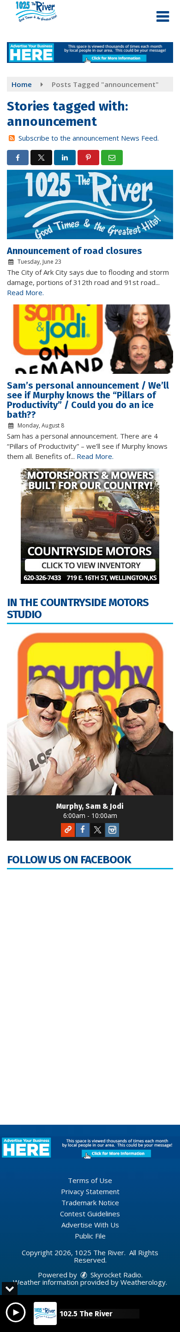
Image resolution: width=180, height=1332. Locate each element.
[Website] (68, 830)
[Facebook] (83, 830)
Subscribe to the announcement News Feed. (88, 137)
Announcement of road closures (74, 250)
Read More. (25, 292)
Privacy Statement (90, 1191)
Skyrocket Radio (115, 1274)
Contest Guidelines (90, 1213)
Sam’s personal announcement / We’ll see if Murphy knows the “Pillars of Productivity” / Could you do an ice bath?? (88, 400)
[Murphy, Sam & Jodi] (90, 712)
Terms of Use (90, 1180)
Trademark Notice (90, 1202)
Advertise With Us (90, 1224)
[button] (162, 16)
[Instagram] (112, 830)
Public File (90, 1235)
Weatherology (143, 1282)
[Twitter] (97, 830)
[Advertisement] (90, 52)
